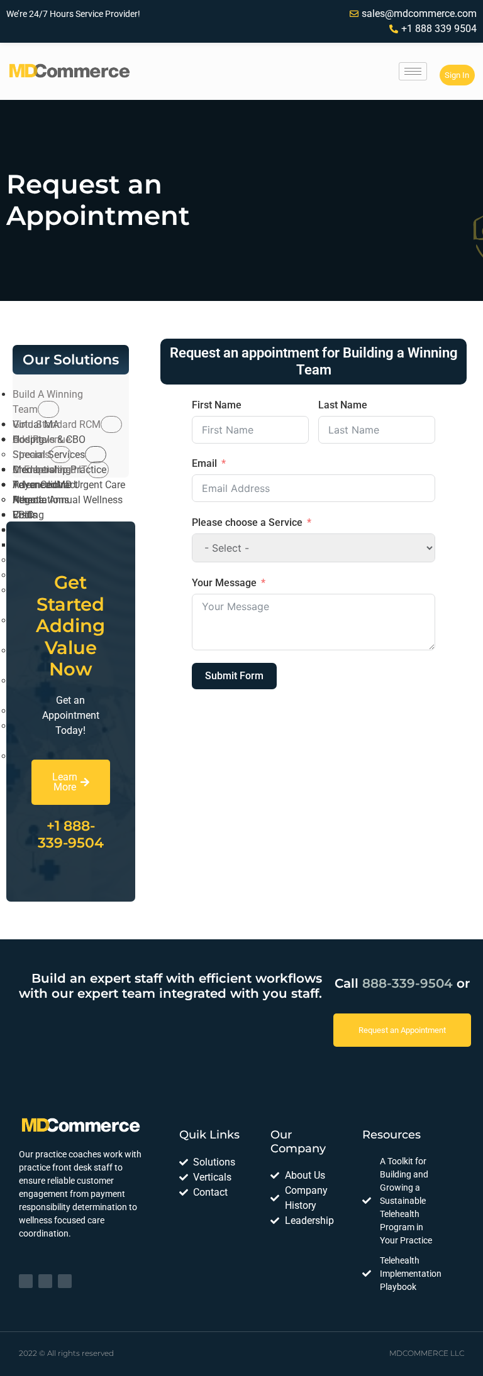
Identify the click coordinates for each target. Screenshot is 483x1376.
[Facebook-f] (45, 1281)
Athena (28, 500)
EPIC (23, 515)
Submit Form (234, 676)
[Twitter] (65, 1281)
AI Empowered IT (50, 470)
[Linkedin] (26, 1281)
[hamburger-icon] (413, 71)
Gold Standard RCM (57, 424)
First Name (217, 405)
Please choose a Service (247, 522)
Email (204, 463)
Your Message (224, 583)
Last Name (342, 405)
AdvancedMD (42, 485)
